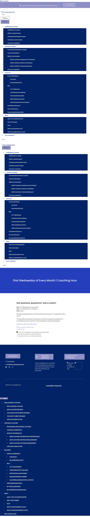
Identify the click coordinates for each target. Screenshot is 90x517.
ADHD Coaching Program (14, 33)
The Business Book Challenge (17, 92)
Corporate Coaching (10, 46)
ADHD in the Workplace (14, 56)
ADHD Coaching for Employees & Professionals (22, 59)
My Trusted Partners (13, 108)
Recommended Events (16, 82)
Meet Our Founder (12, 122)
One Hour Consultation (14, 43)
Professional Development (17, 95)
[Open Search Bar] (3, 14)
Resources (7, 72)
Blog (9, 85)
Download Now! (69, 5)
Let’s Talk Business (15, 89)
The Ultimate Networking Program (16, 36)
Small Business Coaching (11, 26)
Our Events (13, 79)
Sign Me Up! (21, 329)
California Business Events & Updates (20, 102)
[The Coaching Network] (8, 145)
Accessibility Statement (54, 386)
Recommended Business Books (16, 112)
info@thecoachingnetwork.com (15, 364)
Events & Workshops (13, 76)
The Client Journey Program (15, 39)
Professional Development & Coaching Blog (36, 332)
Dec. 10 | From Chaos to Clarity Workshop (29, 334)
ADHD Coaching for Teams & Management (21, 66)
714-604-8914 (10, 361)
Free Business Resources (14, 105)
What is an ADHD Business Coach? (16, 132)
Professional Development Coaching (17, 49)
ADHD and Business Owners (17, 99)
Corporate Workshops (13, 53)
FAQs (9, 125)
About (6, 115)
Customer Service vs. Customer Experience (30, 336)
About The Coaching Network (15, 118)
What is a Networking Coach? (15, 128)
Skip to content (4, 1)
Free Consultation (9, 135)
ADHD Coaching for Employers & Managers (21, 62)
